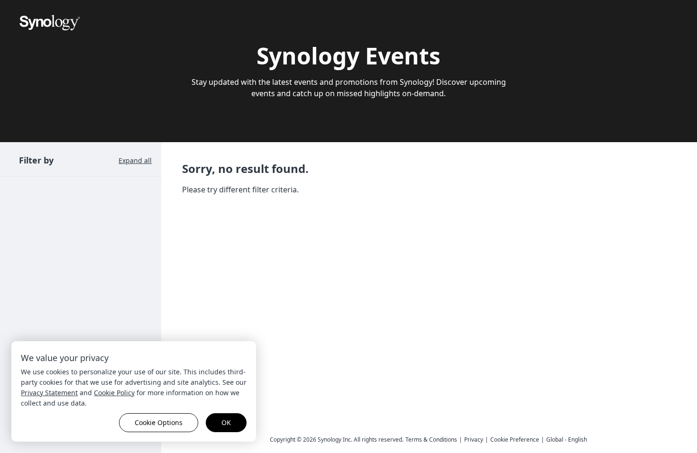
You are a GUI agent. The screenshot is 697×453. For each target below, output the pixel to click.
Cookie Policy (114, 392)
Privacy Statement (49, 392)
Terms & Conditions (431, 439)
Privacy (473, 439)
